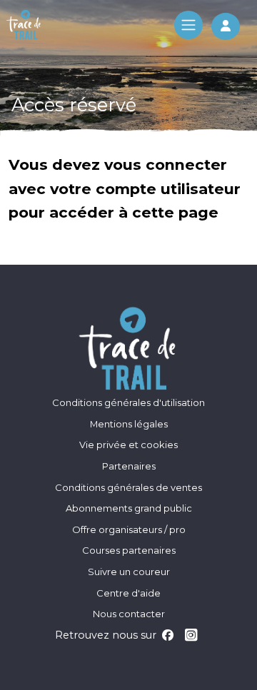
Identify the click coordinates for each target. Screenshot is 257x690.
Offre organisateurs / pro (129, 529)
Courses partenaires (129, 550)
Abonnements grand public (129, 508)
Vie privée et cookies (128, 444)
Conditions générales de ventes (128, 487)
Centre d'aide (128, 593)
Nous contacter (129, 613)
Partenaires (129, 466)
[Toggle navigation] (188, 25)
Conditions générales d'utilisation (128, 402)
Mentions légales (129, 424)
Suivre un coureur (129, 571)
